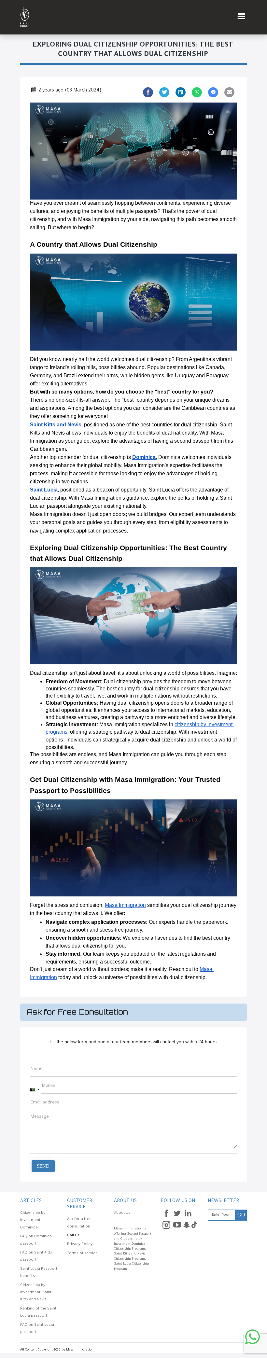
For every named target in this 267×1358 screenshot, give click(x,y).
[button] (35, 1090)
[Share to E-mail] (229, 92)
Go (241, 1214)
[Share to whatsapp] (197, 92)
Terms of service (82, 1254)
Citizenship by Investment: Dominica (32, 1220)
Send (43, 1166)
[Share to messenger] (213, 92)
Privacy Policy (79, 1244)
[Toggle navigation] (241, 17)
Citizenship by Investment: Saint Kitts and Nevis (35, 1292)
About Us (122, 1213)
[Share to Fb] (148, 92)
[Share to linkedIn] (180, 92)
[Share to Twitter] (164, 92)
